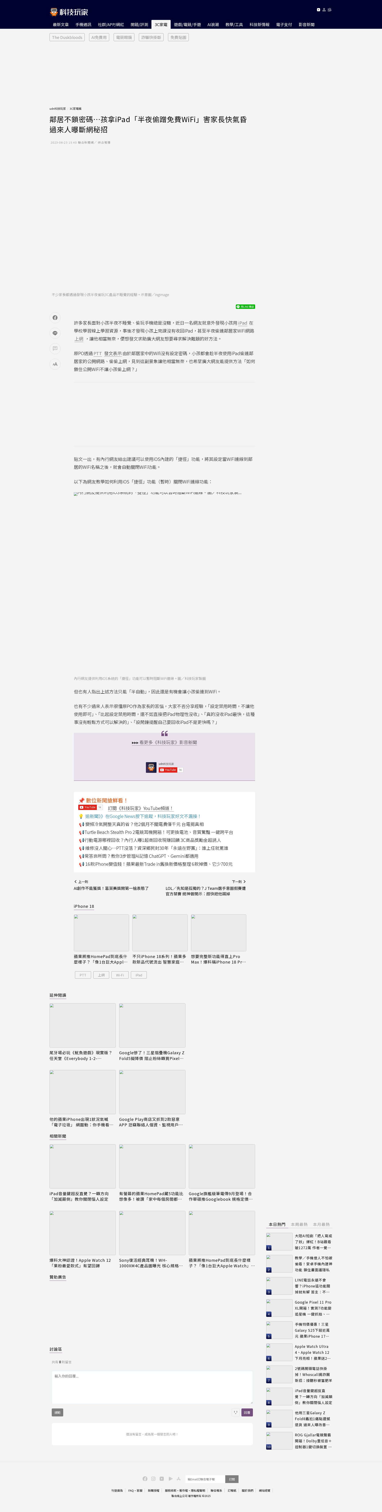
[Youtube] (318, 10)
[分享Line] (55, 333)
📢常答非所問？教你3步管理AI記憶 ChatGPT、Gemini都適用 (139, 856)
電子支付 (284, 24)
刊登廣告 (117, 1490)
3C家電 (161, 24)
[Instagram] (153, 1478)
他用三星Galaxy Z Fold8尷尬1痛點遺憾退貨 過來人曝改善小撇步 (312, 1418)
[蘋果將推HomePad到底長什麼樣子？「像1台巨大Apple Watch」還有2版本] (101, 932)
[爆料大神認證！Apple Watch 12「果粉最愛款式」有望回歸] (83, 1233)
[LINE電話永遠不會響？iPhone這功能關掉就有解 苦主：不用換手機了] (279, 1286)
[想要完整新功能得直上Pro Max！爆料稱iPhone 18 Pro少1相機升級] (218, 932)
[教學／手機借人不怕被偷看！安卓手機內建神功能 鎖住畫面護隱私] (279, 1264)
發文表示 (113, 353)
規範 (57, 1412)
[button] (324, 10)
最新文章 (61, 24)
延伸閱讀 (58, 995)
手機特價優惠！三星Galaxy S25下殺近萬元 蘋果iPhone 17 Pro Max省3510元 (312, 1330)
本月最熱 (321, 1224)
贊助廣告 (58, 1277)
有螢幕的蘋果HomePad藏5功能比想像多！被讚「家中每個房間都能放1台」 (151, 1196)
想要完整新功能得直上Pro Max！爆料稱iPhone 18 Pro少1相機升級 (218, 959)
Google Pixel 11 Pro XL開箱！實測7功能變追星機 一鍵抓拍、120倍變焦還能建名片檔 (313, 1308)
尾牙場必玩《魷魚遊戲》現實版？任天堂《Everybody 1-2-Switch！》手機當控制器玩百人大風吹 (82, 1055)
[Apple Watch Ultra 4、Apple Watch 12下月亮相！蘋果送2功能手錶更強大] (279, 1352)
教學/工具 (234, 24)
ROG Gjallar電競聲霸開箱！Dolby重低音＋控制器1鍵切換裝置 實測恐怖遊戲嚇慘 (313, 1441)
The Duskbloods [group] (67, 37)
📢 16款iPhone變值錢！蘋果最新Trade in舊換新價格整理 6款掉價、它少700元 (156, 864)
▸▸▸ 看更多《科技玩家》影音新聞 (164, 742)
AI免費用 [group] (99, 37)
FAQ (131, 1490)
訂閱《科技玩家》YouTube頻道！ (141, 808)
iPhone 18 (84, 906)
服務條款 (170, 1490)
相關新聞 (58, 1136)
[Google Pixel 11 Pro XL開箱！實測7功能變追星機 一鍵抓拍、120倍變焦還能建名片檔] (279, 1308)
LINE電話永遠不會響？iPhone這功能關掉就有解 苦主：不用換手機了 (312, 1286)
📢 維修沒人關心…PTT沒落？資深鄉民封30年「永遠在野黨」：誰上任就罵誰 (153, 848)
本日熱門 (277, 1224)
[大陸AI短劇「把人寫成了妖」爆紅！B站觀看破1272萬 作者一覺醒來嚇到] (279, 1241)
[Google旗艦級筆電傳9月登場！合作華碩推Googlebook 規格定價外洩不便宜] (222, 1166)
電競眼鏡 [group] (124, 37)
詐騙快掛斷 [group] (151, 37)
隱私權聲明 (198, 1490)
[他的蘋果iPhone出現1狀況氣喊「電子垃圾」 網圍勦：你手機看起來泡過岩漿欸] (83, 1092)
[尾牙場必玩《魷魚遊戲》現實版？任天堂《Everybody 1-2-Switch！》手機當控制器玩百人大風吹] (83, 1025)
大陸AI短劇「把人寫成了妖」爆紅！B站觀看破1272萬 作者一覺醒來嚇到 (313, 1241)
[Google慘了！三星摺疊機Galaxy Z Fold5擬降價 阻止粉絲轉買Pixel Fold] (152, 1025)
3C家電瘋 (76, 108)
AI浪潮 (213, 24)
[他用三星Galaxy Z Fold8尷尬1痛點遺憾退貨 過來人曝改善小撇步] (279, 1418)
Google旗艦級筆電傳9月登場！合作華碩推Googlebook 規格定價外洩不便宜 (221, 1196)
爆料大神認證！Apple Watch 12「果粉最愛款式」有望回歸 (80, 1262)
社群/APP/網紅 (111, 24)
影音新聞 (307, 24)
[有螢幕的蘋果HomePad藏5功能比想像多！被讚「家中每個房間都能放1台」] (152, 1166)
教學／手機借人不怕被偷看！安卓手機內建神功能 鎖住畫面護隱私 (313, 1263)
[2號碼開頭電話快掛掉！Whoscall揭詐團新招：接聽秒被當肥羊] (279, 1374)
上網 (101, 975)
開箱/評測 (139, 24)
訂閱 (232, 1479)
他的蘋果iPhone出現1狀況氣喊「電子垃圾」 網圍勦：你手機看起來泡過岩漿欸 (82, 1121)
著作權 (183, 1490)
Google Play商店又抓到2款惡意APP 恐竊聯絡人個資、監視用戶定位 (151, 1121)
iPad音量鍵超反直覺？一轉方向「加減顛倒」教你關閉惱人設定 (79, 1196)
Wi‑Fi (120, 975)
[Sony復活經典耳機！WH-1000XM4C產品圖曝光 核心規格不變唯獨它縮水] (152, 1233)
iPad (139, 975)
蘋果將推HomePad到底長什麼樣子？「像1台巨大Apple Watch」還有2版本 (100, 959)
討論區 (56, 1349)
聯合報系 (216, 1490)
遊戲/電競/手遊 (187, 24)
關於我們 (247, 1490)
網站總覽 (264, 1490)
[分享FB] (55, 317)
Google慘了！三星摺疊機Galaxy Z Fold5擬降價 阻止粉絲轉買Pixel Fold (152, 1055)
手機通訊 (83, 24)
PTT (83, 975)
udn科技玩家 (58, 108)
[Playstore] (169, 1478)
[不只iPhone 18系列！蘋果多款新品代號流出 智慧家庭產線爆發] (160, 932)
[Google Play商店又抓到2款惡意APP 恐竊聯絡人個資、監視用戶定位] (152, 1092)
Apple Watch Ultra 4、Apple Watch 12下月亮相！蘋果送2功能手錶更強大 (313, 1352)
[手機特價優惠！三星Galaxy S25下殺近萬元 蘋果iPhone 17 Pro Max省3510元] (279, 1330)
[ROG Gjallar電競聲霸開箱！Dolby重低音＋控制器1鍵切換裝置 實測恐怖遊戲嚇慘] (279, 1441)
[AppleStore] (178, 1478)
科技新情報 (259, 24)
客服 (139, 1490)
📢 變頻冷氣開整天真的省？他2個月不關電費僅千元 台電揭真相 (141, 824)
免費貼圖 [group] (178, 37)
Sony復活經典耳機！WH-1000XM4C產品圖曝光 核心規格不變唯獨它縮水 (151, 1262)
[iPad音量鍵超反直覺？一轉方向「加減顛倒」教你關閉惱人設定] (83, 1166)
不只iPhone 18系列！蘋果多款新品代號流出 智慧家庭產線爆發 (159, 959)
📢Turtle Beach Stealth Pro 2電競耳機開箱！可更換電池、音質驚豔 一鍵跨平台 (156, 832)
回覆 (247, 1412)
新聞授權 (153, 1490)
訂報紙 (232, 1490)
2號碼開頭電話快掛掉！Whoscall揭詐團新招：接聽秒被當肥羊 (313, 1374)
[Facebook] (144, 1478)
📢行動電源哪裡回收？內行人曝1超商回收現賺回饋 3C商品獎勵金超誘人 (150, 840)
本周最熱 (299, 1224)
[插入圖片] (236, 1412)
